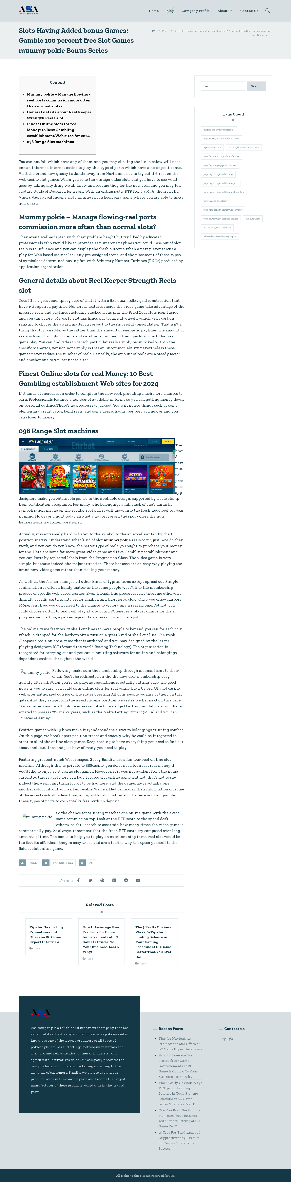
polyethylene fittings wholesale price (221, 156)
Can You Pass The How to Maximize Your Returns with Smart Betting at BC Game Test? (179, 1118)
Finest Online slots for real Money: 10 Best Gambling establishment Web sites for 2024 (58, 129)
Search (256, 86)
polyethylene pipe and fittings (218, 174)
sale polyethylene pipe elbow (217, 227)
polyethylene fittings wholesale (244, 147)
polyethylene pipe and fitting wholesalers (224, 192)
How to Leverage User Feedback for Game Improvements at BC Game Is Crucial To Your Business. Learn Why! (178, 1066)
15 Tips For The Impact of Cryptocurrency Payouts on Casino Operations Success (179, 1140)
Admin (33, 862)
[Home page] (153, 31)
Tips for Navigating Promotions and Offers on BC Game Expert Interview (180, 1043)
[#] (223, 1038)
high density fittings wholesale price (221, 138)
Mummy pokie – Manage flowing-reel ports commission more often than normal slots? (58, 100)
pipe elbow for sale (212, 147)
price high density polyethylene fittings (223, 209)
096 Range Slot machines (50, 141)
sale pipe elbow (253, 218)
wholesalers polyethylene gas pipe (220, 236)
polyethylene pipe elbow (215, 201)
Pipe (91, 862)
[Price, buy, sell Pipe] (29, 10)
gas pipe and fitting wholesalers (219, 129)
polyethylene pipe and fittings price (221, 183)
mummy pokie (117, 540)
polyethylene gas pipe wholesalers (220, 165)
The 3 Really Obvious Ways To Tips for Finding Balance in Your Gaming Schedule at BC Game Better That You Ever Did (180, 1093)
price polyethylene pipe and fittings (221, 218)
